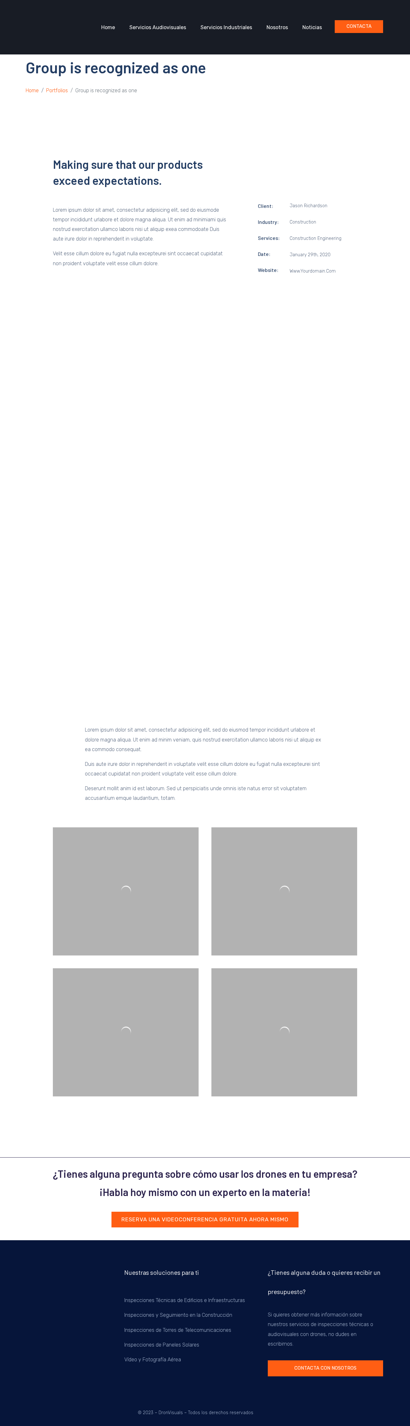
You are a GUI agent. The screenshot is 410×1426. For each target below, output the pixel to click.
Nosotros (277, 27)
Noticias (312, 27)
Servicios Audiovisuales (157, 27)
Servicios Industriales (226, 27)
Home (108, 27)
